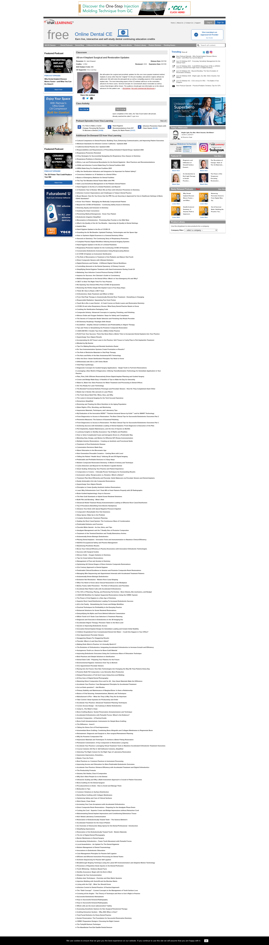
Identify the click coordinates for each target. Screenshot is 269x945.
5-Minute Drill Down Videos (97, 45)
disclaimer (127, 88)
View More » (218, 156)
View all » (163, 121)
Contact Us (189, 23)
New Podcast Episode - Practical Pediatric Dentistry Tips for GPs (198, 85)
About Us (180, 23)
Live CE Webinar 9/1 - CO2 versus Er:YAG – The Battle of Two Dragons (197, 81)
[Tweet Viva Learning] (204, 53)
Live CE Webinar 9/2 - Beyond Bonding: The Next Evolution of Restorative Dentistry (197, 71)
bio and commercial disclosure (143, 88)
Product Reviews (155, 45)
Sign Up (220, 22)
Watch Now (58, 89)
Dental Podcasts (67, 45)
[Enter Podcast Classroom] (79, 129)
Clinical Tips (113, 45)
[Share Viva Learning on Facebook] (207, 53)
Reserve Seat (187, 137)
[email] (91, 98)
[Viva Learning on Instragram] (211, 53)
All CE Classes (50, 45)
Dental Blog (79, 45)
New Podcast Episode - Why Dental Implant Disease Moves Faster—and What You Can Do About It (196, 57)
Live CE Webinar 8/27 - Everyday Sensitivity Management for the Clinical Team (198, 62)
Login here (135, 116)
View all (184, 52)
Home (173, 23)
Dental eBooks (126, 45)
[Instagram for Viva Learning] (212, 147)
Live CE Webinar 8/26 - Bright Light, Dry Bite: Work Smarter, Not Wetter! (198, 76)
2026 (145, 64)
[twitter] (87, 98)
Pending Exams (169, 45)
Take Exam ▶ (120, 109)
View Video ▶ (83, 109)
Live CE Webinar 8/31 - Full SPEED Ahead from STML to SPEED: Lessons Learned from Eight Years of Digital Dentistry (198, 66)
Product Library (140, 45)
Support (197, 23)
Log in (209, 22)
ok (206, 941)
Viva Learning (91, 70)
